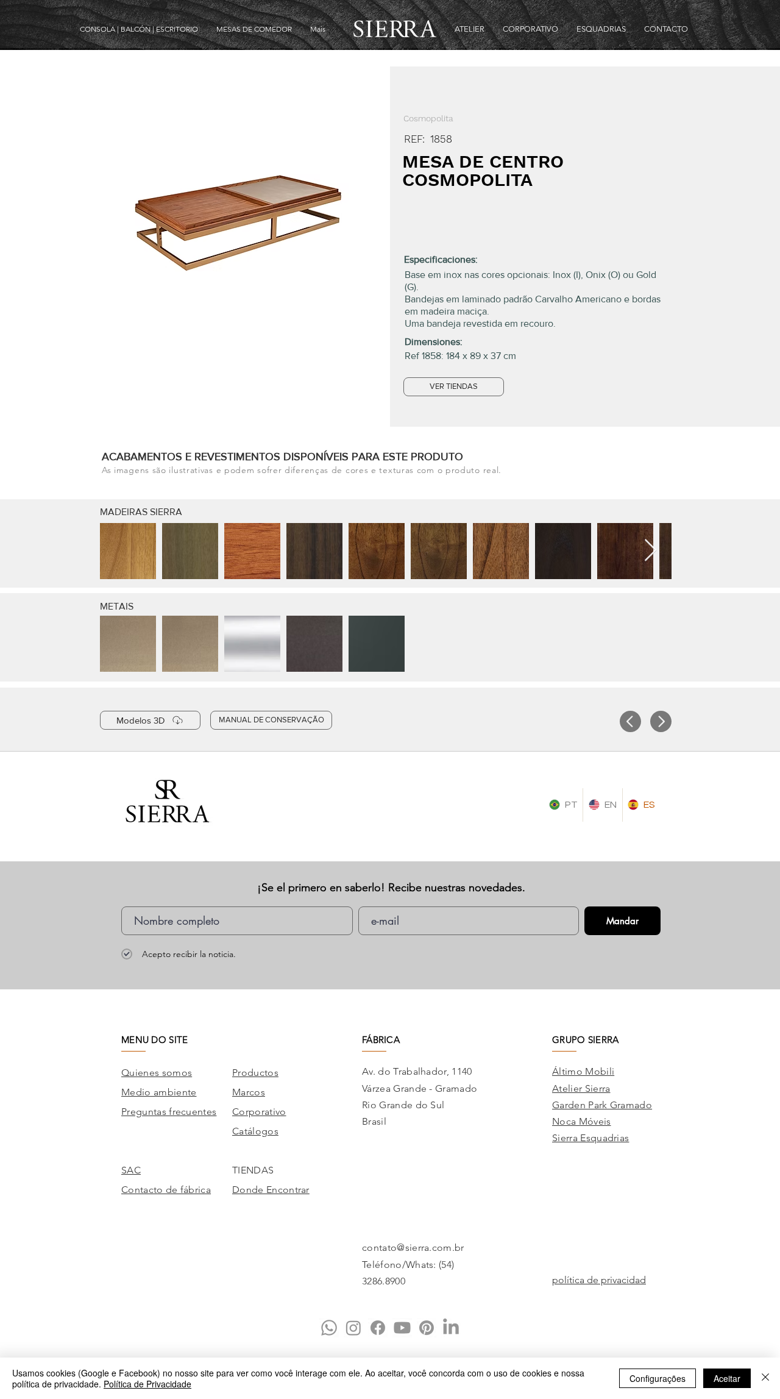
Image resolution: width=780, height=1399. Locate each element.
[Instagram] (353, 1327)
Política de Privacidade (147, 1384)
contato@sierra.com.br (413, 1247)
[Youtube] (402, 1327)
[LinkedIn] (451, 1327)
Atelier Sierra (581, 1088)
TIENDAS (253, 1170)
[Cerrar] (765, 1378)
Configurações (657, 1378)
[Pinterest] (426, 1327)
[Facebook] (378, 1327)
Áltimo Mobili (583, 1071)
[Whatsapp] (329, 1327)
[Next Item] (651, 551)
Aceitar (727, 1378)
